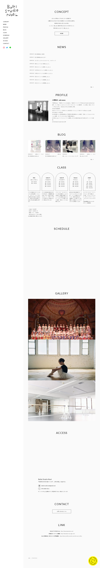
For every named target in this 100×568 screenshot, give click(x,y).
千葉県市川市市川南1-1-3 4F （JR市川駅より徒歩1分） (52, 481)
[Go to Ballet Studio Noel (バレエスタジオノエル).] (29, 558)
